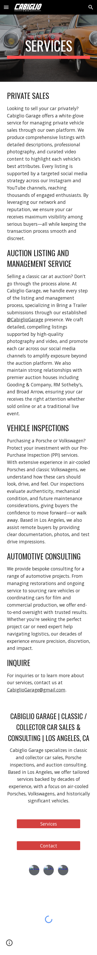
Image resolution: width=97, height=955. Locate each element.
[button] (6, 7)
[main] (48, 48)
